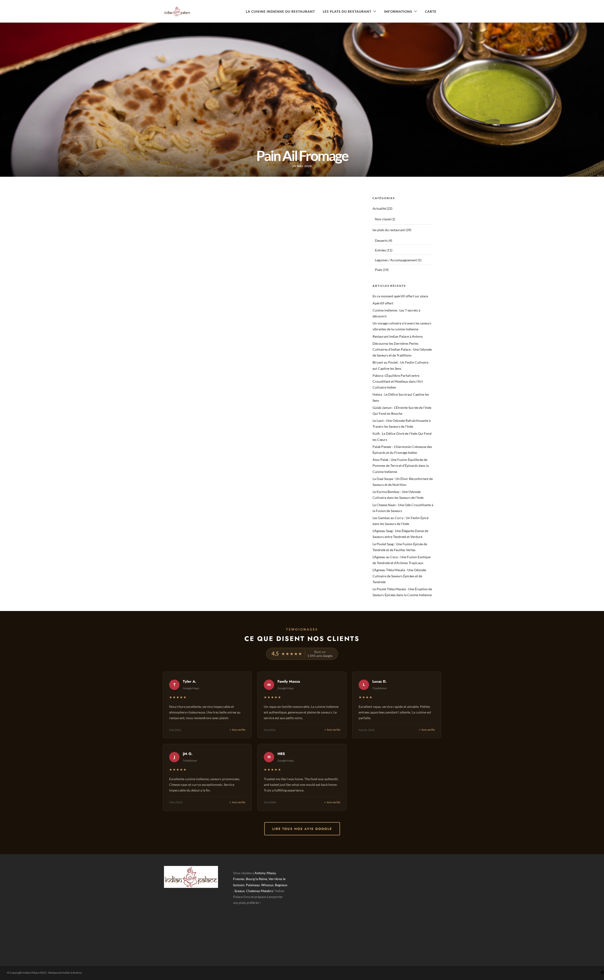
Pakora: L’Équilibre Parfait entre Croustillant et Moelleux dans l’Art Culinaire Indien (398, 381)
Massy (271, 873)
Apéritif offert (383, 303)
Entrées (380, 250)
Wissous (267, 885)
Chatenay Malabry (259, 891)
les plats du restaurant (389, 230)
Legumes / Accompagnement (396, 260)
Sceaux (240, 891)
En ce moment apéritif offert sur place (400, 296)
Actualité (379, 208)
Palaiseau (253, 885)
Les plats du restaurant (347, 11)
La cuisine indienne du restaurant (280, 11)
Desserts (381, 240)
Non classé (383, 219)
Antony (260, 873)
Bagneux (281, 885)
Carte (430, 11)
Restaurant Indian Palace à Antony (398, 336)
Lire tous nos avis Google (302, 828)
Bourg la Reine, (257, 879)
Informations (398, 11)
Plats (378, 270)
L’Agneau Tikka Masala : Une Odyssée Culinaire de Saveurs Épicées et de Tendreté (399, 576)
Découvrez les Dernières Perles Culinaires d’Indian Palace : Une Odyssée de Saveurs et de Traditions (402, 349)
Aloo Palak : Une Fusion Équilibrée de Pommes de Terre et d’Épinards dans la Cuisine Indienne (401, 465)
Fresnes (238, 879)
